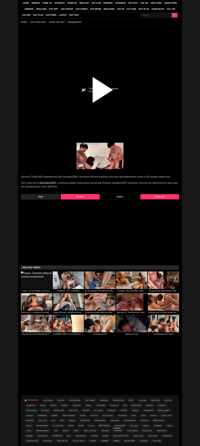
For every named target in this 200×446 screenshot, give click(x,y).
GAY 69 (120, 9)
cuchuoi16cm (42, 436)
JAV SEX (26, 15)
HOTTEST (133, 3)
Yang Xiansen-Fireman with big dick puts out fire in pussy (36, 334)
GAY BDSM (95, 9)
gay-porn (51, 15)
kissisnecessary (32, 441)
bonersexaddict (163, 410)
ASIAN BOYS (158, 9)
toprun (28, 430)
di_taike (83, 415)
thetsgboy (162, 405)
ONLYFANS (156, 3)
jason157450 (85, 420)
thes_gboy (134, 425)
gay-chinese (48, 400)
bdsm (134, 415)
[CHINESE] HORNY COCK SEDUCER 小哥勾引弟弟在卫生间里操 (68, 334)
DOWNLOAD (160, 197)
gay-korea (142, 400)
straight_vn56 (59, 410)
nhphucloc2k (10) (131, 334)
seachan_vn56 (118, 400)
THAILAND (41, 9)
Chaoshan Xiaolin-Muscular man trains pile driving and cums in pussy (163, 291)
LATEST (63, 15)
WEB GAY (84, 3)
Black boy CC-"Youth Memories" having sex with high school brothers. (132, 312)
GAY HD (144, 3)
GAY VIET (53, 9)
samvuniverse (108, 415)
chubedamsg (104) (100, 334)
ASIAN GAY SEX (57, 22)
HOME (24, 22)
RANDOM (108, 3)
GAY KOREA (82, 9)
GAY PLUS (38, 15)
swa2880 (86, 410)
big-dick (54, 405)
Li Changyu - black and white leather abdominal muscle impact (132, 291)
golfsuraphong (132, 430)
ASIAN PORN (170, 3)
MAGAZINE (109, 9)
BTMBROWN (57, 436)
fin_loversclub (58, 425)
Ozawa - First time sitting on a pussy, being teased (36, 291)
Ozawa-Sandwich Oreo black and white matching (100, 291)
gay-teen (168, 400)
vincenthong (122, 415)
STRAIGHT (59, 3)
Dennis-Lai (144, 420)
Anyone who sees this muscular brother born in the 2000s (68, 312)
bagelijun (29, 436)
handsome (77, 405)
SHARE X (120, 197)
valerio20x (30, 420)
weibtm (81, 425)
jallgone (169, 425)
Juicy (56, 430)
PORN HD (72, 3)
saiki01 (76, 430)
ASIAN (131, 400)
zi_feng (91, 425)
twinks (143, 415)
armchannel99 (120, 425)
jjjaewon (66, 430)
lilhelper (146, 425)
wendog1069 (167, 436)
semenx (154, 415)
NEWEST (35, 3)
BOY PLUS (144, 9)
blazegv (72, 420)
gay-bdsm (45, 410)
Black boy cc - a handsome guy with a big (36, 312)
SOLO (62, 420)
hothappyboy (148, 410)
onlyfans (64, 405)
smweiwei (149, 405)
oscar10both (153, 436)
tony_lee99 (157, 441)
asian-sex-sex (62, 441)
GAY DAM (131, 9)
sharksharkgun (158, 420)
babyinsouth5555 (69, 415)
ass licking (98, 410)
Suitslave (29, 415)
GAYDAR (123, 410)
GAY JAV (171, 9)
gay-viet (61, 400)
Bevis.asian (155, 400)
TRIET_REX (73, 410)
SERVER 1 (80, 197)
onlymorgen (47, 441)
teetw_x (89, 405)
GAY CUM (96, 3)
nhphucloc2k (147, 430)
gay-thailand (38, 22)
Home (26, 3)
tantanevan (114, 405)
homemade (104, 400)
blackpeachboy (100, 420)
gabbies (55, 415)
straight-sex (30, 405)
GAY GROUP (67, 9)
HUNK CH (47, 3)
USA (125, 405)
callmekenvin (136, 405)
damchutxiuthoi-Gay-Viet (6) (163, 334)
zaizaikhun (144, 441)
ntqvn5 (70, 425)
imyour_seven (166, 415)
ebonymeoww (31, 410)
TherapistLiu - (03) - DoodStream (68, 291)
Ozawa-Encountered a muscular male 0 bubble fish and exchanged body (100, 312)
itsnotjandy (158, 425)
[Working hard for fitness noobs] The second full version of (163, 312)
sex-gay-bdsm (42, 425)
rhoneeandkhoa (130, 420)
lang (53, 420)
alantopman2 (161, 430)
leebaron (135, 410)
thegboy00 (111, 410)
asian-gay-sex (74, 400)
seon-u (29, 425)
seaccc (43, 405)
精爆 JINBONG (104, 425)
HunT (69, 436)
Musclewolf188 (129, 441)
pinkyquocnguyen (42, 430)
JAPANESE (120, 3)
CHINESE (28, 9)
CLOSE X (116, 428)
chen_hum (42, 420)
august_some (138, 436)
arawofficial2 (42, 415)
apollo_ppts (115, 420)
